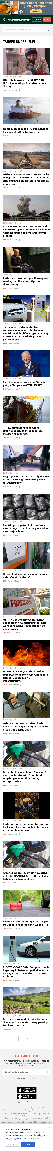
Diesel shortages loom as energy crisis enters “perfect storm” (25, 575)
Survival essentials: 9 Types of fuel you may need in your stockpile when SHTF (26, 923)
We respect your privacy (26, 1078)
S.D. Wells (17, 964)
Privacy (15, 1110)
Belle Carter (18, 275)
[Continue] (47, 1072)
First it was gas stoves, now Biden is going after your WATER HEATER (24, 383)
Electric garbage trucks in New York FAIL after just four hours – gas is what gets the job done (25, 528)
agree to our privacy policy (27, 1138)
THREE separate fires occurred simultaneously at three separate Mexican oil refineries (23, 430)
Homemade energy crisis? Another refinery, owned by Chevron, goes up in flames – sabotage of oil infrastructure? (25, 676)
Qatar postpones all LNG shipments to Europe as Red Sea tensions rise (25, 130)
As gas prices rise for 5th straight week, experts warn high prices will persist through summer (26, 479)
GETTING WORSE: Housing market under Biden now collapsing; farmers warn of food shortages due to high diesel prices (24, 624)
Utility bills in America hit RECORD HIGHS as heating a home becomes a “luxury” (24, 83)
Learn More (12, 1144)
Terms (21, 1110)
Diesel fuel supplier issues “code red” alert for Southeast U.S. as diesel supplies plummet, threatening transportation (24, 777)
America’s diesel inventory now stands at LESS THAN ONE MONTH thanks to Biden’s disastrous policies (26, 876)
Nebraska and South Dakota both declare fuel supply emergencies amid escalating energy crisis (25, 726)
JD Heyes (17, 616)
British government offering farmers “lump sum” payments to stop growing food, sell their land (25, 1022)
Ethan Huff (18, 77)
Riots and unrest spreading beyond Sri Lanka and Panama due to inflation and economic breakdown (26, 827)
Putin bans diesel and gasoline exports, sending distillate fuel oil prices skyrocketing (26, 281)
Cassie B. (17, 473)
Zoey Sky (17, 918)
